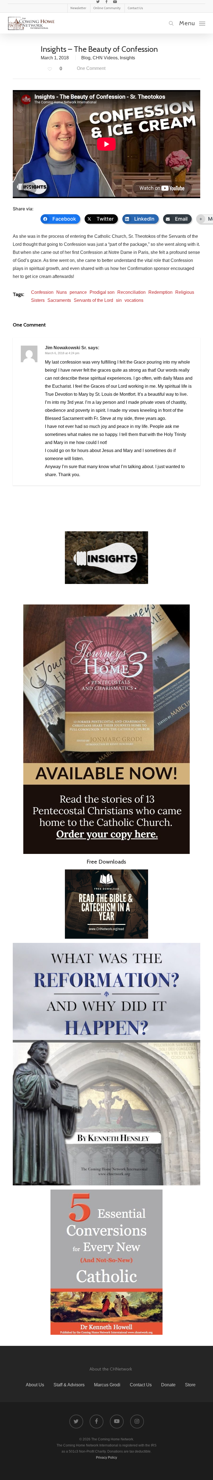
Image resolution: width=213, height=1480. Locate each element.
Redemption (160, 292)
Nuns (61, 292)
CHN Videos (105, 57)
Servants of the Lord (93, 300)
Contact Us (141, 1384)
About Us (35, 1384)
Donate (168, 1384)
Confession (42, 292)
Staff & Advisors (69, 1384)
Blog (85, 57)
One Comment (90, 68)
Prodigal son (102, 292)
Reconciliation (131, 292)
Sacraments (59, 300)
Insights (127, 57)
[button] (192, 23)
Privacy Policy (106, 1457)
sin (119, 300)
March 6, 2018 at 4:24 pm (62, 353)
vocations (134, 300)
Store (190, 1384)
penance (78, 292)
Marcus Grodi (107, 1384)
